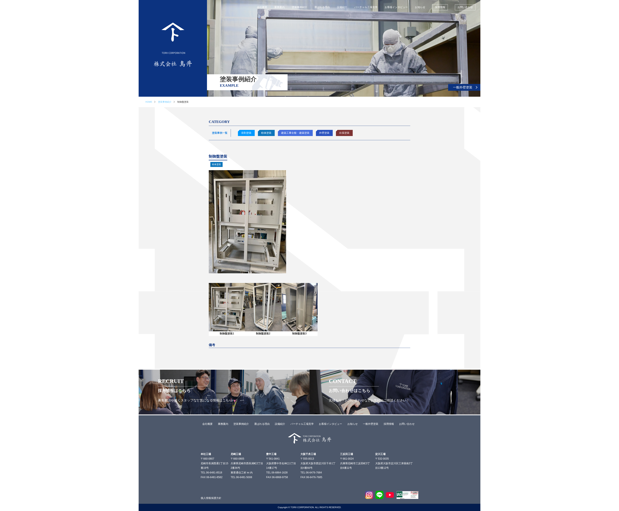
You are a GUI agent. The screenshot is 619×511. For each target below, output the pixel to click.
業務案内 (279, 7)
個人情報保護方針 (211, 498)
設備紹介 (342, 7)
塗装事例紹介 (299, 7)
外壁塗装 (324, 132)
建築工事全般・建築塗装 (295, 132)
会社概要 (262, 7)
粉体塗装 (266, 132)
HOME (148, 102)
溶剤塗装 (246, 132)
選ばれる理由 (322, 7)
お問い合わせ (465, 7)
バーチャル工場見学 (366, 7)
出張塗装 (344, 132)
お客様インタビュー (396, 7)
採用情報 (440, 7)
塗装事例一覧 (219, 132)
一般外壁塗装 (462, 87)
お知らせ (420, 7)
